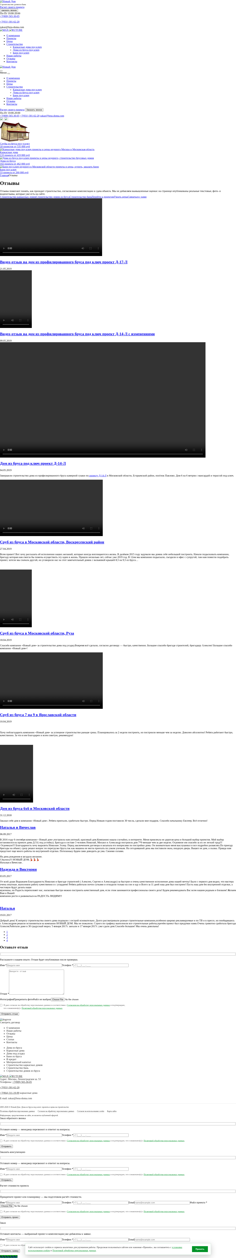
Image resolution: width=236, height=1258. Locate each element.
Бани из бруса (14, 1056)
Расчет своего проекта (12, 7)
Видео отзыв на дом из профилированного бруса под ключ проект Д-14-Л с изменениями (77, 334)
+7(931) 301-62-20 (9, 21)
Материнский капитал (18, 1062)
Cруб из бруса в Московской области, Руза (37, 633)
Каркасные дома (15, 1050)
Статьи (10, 1039)
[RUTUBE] (15, 30)
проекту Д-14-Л (97, 475)
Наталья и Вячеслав (18, 827)
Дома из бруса (14, 1047)
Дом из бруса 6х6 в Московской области (35, 808)
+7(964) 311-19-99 (9, 1093)
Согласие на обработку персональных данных (56, 1111)
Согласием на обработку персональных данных (88, 1005)
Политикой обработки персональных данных (42, 1008)
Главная (4, 175)
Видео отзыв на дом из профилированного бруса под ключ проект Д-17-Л (63, 262)
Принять (200, 1249)
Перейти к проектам (103, 196)
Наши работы (13, 55)
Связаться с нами (137, 196)
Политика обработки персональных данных (17, 1111)
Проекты (11, 38)
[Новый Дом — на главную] (8, 67)
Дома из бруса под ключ (26, 50)
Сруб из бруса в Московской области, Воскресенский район (52, 542)
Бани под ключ (21, 52)
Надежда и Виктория (18, 869)
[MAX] (4, 30)
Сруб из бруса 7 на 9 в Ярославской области (38, 715)
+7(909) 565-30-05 (9, 16)
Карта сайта (111, 1111)
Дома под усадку (15, 1053)
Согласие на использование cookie (90, 1111)
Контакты (11, 61)
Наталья (7, 908)
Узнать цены (121, 196)
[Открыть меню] (1, 70)
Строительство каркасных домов (18, 196)
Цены (9, 41)
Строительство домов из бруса (53, 196)
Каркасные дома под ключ (27, 47)
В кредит (11, 1059)
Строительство (14, 44)
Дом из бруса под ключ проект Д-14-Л (33, 463)
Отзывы (10, 58)
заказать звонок (9, 10)
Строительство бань (81, 196)
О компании (13, 35)
